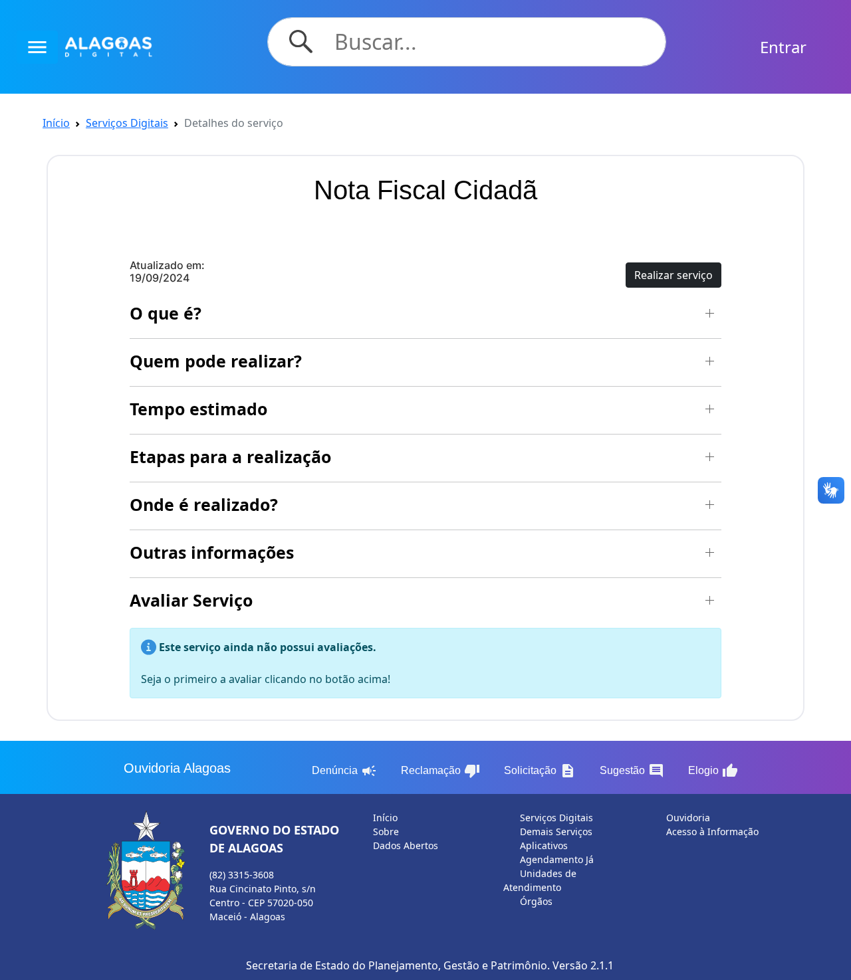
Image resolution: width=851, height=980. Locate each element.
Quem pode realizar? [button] (216, 360)
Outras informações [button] (212, 552)
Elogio (713, 771)
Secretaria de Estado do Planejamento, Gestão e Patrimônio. (398, 965)
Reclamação (440, 771)
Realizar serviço (673, 275)
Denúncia (344, 771)
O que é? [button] (165, 313)
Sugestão (632, 771)
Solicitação (540, 771)
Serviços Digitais (127, 123)
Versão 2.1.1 (583, 965)
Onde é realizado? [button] (204, 504)
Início (56, 123)
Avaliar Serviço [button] (191, 600)
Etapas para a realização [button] (230, 456)
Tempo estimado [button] (198, 408)
